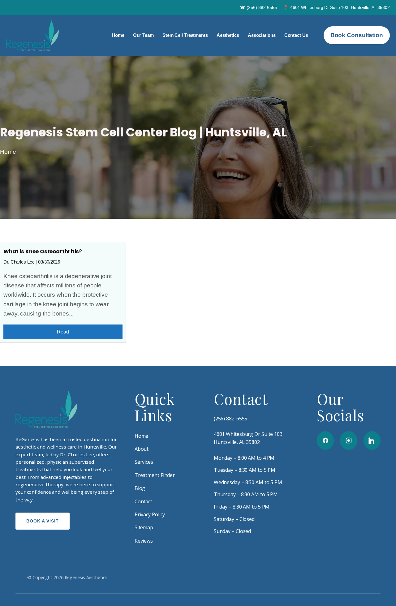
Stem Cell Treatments (185, 35)
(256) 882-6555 (258, 7)
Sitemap (144, 527)
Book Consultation (356, 35)
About (142, 448)
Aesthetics (228, 35)
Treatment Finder (155, 475)
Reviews (144, 540)
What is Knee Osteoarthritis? (42, 251)
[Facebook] (325, 440)
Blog (140, 488)
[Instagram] (348, 440)
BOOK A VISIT (42, 520)
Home (118, 35)
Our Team (143, 35)
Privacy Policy (150, 514)
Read (63, 331)
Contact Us (296, 35)
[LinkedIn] (372, 440)
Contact (143, 501)
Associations (262, 35)
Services (144, 461)
